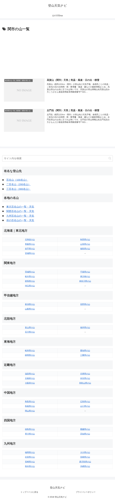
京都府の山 (30, 378)
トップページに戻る (29, 492)
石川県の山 (30, 332)
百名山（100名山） (17, 179)
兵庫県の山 (85, 374)
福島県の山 (85, 248)
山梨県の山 (30, 309)
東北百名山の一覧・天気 (20, 206)
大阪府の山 (30, 383)
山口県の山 (85, 406)
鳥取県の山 (30, 401)
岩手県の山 (30, 248)
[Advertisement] (57, 53)
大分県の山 (85, 452)
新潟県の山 (30, 304)
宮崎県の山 (85, 457)
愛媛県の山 (85, 429)
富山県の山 (30, 327)
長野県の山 (85, 304)
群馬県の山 (30, 281)
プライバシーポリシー (86, 492)
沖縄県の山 (85, 466)
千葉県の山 (85, 272)
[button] (109, 158)
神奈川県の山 (85, 281)
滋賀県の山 (30, 374)
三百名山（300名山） (18, 189)
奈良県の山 (85, 378)
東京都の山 (85, 276)
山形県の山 (85, 244)
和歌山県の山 (85, 383)
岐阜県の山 (30, 350)
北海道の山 (30, 239)
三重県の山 (85, 355)
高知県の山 (85, 434)
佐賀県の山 (30, 457)
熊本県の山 (30, 466)
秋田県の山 (85, 239)
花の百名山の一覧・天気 (20, 220)
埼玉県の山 (30, 286)
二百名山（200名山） (18, 184)
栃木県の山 (30, 276)
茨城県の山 (30, 272)
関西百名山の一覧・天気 (20, 211)
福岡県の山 (30, 452)
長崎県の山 (30, 462)
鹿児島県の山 (85, 462)
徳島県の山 (30, 429)
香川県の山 (30, 434)
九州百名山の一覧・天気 (20, 215)
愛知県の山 (85, 350)
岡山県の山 (30, 411)
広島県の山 (85, 401)
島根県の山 (30, 406)
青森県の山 (30, 244)
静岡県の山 (30, 355)
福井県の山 (85, 327)
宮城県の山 (30, 253)
